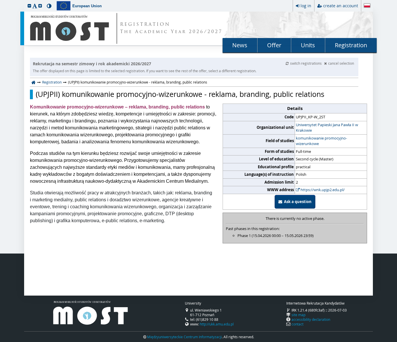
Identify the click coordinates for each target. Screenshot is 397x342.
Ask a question (297, 201)
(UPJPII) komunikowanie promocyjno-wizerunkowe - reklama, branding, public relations (180, 94)
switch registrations (306, 63)
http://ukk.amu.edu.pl (217, 324)
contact (297, 324)
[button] (29, 5)
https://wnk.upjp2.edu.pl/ (322, 189)
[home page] (33, 82)
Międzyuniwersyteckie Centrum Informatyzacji (184, 336)
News (239, 45)
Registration (351, 45)
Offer (274, 45)
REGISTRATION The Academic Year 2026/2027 (171, 28)
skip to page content (1, 1)
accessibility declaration (311, 319)
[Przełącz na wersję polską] (367, 6)
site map (298, 314)
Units (308, 45)
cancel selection (341, 63)
